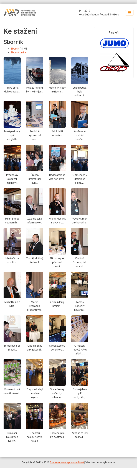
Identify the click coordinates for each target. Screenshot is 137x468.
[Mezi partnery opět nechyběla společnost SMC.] (12, 114)
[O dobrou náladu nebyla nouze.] (34, 415)
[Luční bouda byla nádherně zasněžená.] (79, 70)
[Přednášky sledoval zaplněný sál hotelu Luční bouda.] (12, 157)
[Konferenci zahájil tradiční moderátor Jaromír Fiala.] (79, 114)
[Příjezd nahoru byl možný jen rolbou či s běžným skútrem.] (34, 70)
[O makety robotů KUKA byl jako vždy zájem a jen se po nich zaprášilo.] (79, 328)
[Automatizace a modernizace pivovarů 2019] (25, 12)
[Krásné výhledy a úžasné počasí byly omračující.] (57, 70)
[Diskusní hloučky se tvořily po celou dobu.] (12, 415)
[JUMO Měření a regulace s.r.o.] (114, 43)
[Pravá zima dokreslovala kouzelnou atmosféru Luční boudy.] (12, 70)
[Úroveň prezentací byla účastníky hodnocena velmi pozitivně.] (34, 157)
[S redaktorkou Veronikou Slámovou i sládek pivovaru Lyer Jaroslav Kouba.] (57, 328)
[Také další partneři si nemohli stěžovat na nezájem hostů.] (57, 114)
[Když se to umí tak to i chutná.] (79, 415)
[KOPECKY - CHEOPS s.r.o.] (114, 62)
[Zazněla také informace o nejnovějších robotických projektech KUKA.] (34, 201)
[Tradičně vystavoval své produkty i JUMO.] (34, 114)
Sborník (15, 48)
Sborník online (19, 52)
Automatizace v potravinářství (67, 462)
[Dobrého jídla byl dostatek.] (57, 415)
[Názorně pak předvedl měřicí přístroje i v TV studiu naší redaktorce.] (57, 241)
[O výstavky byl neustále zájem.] (34, 372)
